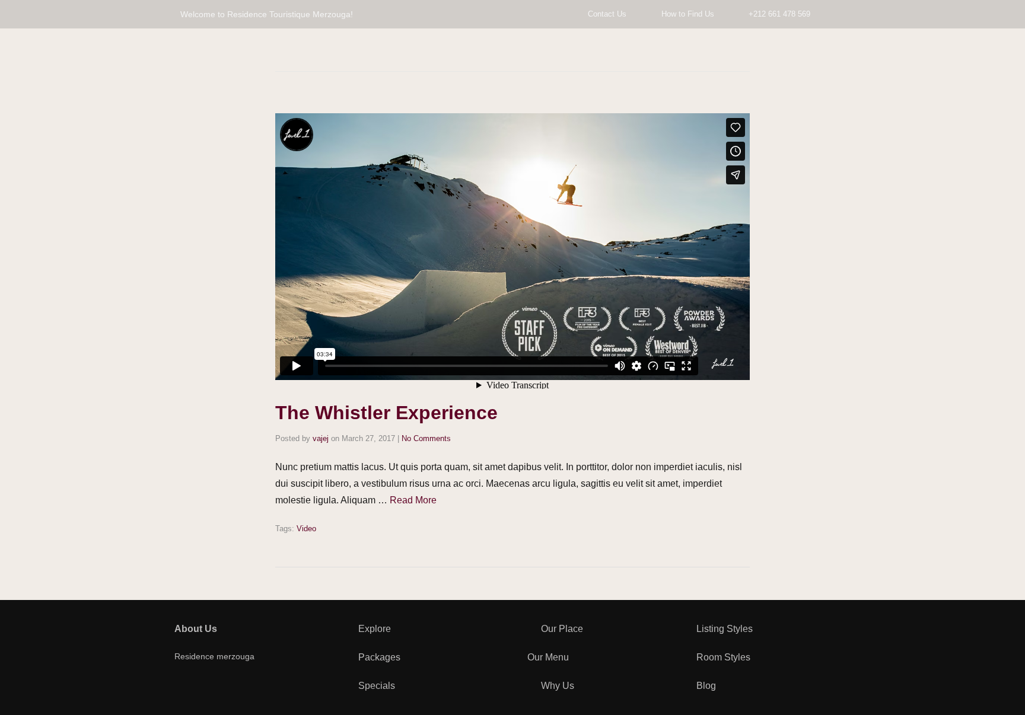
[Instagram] (240, 686)
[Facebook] (180, 686)
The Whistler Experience (386, 412)
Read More (413, 500)
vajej (321, 438)
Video (306, 528)
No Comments (426, 438)
